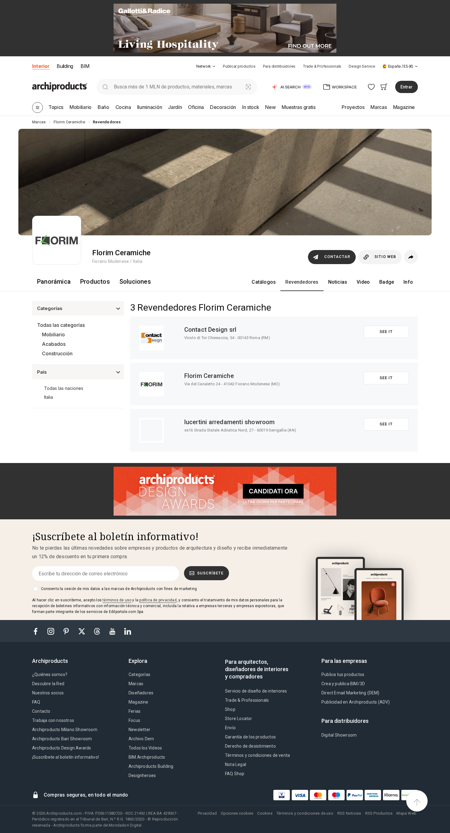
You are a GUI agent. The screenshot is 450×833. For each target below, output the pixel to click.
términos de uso (117, 600)
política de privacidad (157, 600)
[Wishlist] (371, 86)
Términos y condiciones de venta (257, 755)
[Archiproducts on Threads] (97, 631)
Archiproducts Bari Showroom (62, 738)
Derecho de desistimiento (250, 746)
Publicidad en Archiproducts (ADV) (355, 702)
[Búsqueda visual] (248, 86)
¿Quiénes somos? (49, 674)
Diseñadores (141, 692)
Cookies (264, 813)
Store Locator (238, 718)
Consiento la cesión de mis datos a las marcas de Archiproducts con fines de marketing (119, 589)
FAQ (36, 702)
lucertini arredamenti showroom (229, 422)
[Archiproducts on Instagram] (51, 631)
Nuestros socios (48, 692)
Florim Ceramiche (209, 375)
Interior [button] (40, 66)
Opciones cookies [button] (237, 813)
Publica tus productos (342, 674)
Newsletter (139, 729)
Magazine (138, 702)
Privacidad (207, 813)
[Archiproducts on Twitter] (82, 631)
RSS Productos (379, 813)
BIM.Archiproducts (147, 757)
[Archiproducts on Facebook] (38, 631)
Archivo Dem (141, 738)
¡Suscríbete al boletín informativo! (65, 757)
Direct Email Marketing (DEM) (350, 692)
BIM (85, 66)
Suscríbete (210, 573)
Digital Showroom (339, 735)
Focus (134, 720)
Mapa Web (406, 813)
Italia (48, 397)
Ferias (135, 711)
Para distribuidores (279, 66)
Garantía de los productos (250, 736)
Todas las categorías (61, 325)
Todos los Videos (145, 747)
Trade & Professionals (322, 66)
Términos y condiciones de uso (304, 813)
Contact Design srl (210, 329)
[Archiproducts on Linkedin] (128, 631)
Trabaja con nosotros (53, 720)
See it (386, 331)
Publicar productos (239, 66)
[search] (105, 86)
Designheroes (142, 775)
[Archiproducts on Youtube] (113, 631)
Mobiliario (53, 334)
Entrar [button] (406, 86)
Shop (230, 709)
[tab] (214, 66)
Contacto (41, 711)
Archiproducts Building (151, 766)
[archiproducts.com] (59, 86)
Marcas (136, 683)
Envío (230, 727)
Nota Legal (235, 764)
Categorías (139, 674)
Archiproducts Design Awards (61, 747)
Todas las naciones (63, 388)
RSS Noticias (349, 813)
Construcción (57, 353)
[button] (206, 66)
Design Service (362, 66)
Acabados (54, 344)
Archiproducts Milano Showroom (64, 729)
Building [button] (65, 66)
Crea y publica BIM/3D (343, 683)
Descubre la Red (48, 683)
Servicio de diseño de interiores (256, 691)
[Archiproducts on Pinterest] (66, 631)
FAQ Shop (235, 773)
